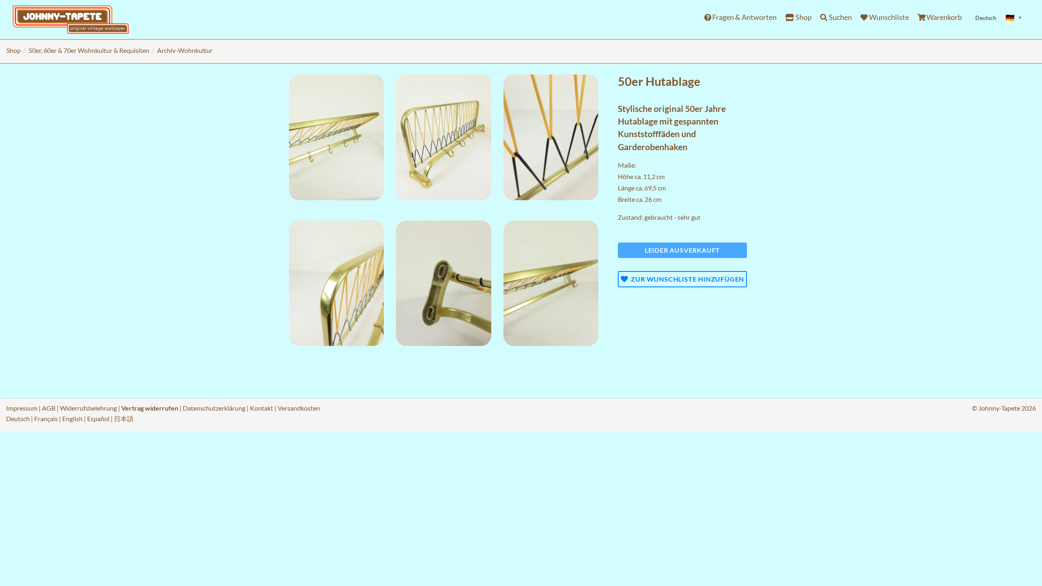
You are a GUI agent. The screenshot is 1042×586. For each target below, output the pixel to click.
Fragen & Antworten (744, 17)
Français (46, 418)
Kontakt (261, 408)
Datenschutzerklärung (214, 408)
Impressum (21, 408)
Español (98, 418)
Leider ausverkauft (682, 250)
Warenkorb (943, 17)
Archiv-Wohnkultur (184, 50)
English (72, 418)
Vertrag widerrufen (149, 408)
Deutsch (18, 418)
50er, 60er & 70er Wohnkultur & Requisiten (88, 50)
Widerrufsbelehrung (88, 408)
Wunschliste (888, 17)
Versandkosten (299, 408)
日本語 (124, 418)
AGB (48, 408)
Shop (803, 17)
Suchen (839, 17)
